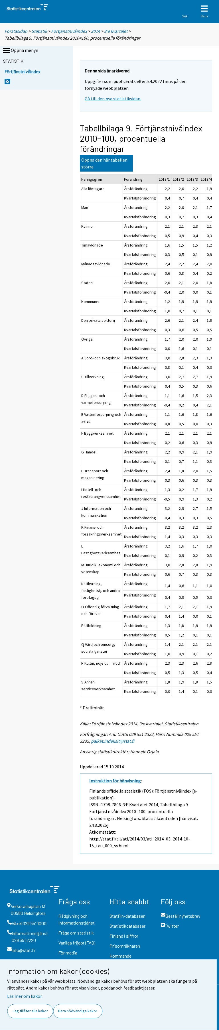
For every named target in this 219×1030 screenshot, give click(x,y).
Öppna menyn (24, 50)
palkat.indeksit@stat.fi (112, 741)
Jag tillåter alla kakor (30, 1010)
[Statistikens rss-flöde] (7, 83)
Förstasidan (16, 31)
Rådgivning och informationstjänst (76, 919)
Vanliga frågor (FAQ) (76, 942)
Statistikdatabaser (127, 926)
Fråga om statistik (76, 932)
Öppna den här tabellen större (104, 163)
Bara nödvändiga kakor (77, 1010)
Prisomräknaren (125, 945)
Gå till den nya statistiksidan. (113, 98)
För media (67, 952)
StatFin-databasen (127, 916)
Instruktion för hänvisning (115, 780)
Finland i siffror (124, 936)
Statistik (39, 31)
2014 (95, 31)
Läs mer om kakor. (24, 996)
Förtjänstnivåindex (69, 31)
